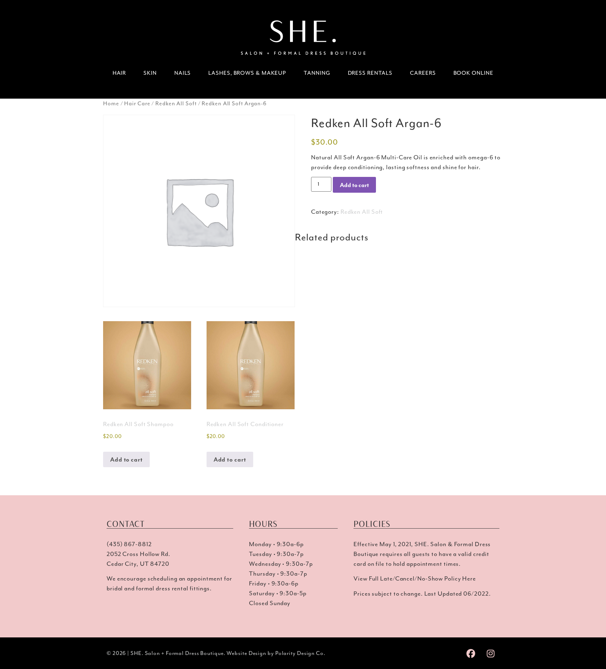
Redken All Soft (176, 103)
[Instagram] (490, 653)
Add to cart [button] (126, 459)
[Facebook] (471, 653)
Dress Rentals (370, 73)
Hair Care (137, 103)
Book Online (473, 73)
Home (111, 103)
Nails (182, 73)
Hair (119, 73)
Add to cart (354, 185)
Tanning (317, 73)
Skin (150, 73)
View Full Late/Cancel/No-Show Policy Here (415, 578)
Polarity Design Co (299, 653)
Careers (423, 73)
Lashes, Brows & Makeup (247, 73)
